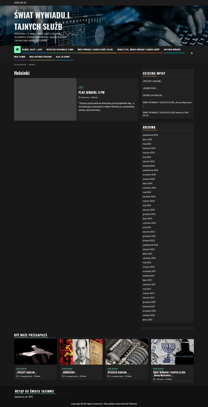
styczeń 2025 (149, 161)
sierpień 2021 (149, 276)
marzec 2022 (149, 267)
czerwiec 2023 (149, 223)
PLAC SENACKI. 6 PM (91, 92)
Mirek (95, 98)
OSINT (81, 87)
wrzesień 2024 (149, 175)
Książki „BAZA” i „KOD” (32, 49)
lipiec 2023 (147, 218)
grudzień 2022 (149, 236)
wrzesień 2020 (149, 311)
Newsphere (109, 403)
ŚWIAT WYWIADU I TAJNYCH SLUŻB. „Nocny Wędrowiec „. (169, 374)
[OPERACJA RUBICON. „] (126, 352)
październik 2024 (150, 170)
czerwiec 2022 (149, 258)
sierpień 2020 (149, 315)
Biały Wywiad (21, 369)
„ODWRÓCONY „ (150, 88)
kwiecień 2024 (149, 196)
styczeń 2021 (149, 298)
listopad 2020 (149, 306)
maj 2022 (147, 262)
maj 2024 (147, 192)
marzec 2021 (149, 293)
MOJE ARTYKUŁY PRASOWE (40, 56)
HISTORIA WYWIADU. (172, 49)
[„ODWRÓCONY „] (81, 352)
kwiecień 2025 (149, 148)
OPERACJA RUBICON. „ (153, 95)
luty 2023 (147, 227)
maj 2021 (147, 289)
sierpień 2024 (149, 179)
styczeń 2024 (149, 210)
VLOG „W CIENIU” (63, 56)
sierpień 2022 (149, 249)
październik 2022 (150, 245)
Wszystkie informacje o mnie (60, 49)
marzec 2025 (149, 153)
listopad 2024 (149, 166)
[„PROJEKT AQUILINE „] (35, 352)
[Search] (192, 53)
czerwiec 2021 (149, 284)
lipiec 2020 (147, 320)
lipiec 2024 (147, 183)
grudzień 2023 (149, 214)
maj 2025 (147, 144)
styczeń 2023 (149, 232)
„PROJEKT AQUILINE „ (152, 81)
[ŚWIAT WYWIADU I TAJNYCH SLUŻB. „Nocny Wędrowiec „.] (172, 352)
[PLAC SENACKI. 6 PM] (45, 99)
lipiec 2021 (147, 280)
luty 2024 (147, 205)
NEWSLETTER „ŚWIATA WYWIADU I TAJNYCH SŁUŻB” (138, 49)
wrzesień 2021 (149, 271)
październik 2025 (150, 135)
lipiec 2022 (147, 254)
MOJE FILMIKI (19, 56)
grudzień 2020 (149, 302)
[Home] (17, 50)
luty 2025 (147, 157)
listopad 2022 (149, 240)
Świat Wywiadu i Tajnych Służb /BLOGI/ (95, 49)
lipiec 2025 (147, 139)
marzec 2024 (149, 201)
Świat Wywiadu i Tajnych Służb (41, 20)
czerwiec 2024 (149, 188)
